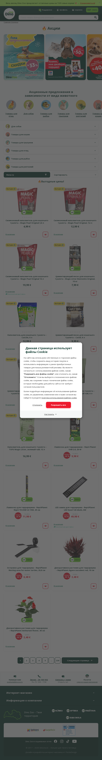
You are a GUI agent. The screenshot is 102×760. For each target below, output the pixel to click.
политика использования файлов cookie (59, 398)
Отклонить (37, 405)
